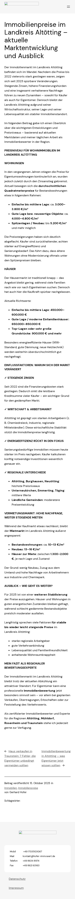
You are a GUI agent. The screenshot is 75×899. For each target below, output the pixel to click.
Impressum (16, 888)
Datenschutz (17, 879)
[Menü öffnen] (68, 7)
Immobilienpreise (28, 788)
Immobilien (10, 788)
